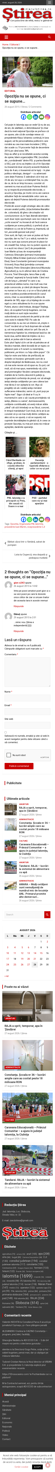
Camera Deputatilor (32, 1257)
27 (28, 964)
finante (20, 1271)
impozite (39, 1277)
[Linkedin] (35, 117)
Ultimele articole (18, 799)
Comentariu (11, 654)
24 (7, 964)
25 (15, 964)
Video (5, 1435)
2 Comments (35, 107)
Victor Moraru (35, 1307)
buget (16, 1257)
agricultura (8, 1254)
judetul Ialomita (12, 1284)
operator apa (43, 1288)
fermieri (41, 1267)
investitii (13, 1281)
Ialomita (17, 1276)
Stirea (24, 107)
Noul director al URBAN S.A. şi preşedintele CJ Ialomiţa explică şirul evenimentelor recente (27, 1365)
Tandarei (21, 1307)
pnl (6, 1291)
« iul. (7, 976)
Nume (8, 691)
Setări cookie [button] (21, 1466)
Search (47, 914)
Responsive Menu (49, 2)
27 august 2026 (26, 814)
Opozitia (14, 524)
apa (44, 1253)
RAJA (37, 1298)
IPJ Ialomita (28, 1281)
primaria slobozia (15, 1294)
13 (28, 953)
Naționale (7, 1426)
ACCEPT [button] (37, 1467)
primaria (45, 1291)
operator (27, 1287)
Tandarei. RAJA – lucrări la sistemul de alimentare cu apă (34, 869)
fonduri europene (34, 1271)
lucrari (31, 1284)
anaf (32, 1254)
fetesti (8, 1271)
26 (22, 964)
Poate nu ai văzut (16, 987)
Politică (6, 1430)
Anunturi (24, 804)
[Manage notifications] (47, 1465)
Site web (9, 719)
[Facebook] (23, 117)
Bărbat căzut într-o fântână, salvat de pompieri (26, 543)
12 (22, 953)
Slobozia (27, 1303)
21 (35, 958)
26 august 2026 (26, 876)
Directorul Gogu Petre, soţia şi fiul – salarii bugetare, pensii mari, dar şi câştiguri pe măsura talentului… (26, 1352)
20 (28, 958)
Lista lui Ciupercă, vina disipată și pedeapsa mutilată (31, 556)
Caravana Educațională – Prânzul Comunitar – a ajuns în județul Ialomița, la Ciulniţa (34, 849)
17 (7, 958)
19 (22, 958)
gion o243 (19, 582)
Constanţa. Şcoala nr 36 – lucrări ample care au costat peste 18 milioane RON (34, 827)
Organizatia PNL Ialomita (31, 524)
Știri (4, 1414)
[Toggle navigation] (6, 37)
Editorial (10, 91)
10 (7, 953)
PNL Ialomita (19, 1291)
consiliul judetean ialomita (24, 1263)
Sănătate (6, 1410)
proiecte (46, 1295)
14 (35, 953)
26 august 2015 (12, 107)
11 (15, 953)
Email (8, 705)
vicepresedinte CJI (36, 527)
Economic (7, 1422)
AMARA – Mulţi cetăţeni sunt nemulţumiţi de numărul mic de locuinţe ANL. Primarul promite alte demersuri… (33, 891)
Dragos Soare (25, 1268)
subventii (8, 1307)
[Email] (41, 117)
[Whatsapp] (29, 117)
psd (7, 1298)
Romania (8, 1303)
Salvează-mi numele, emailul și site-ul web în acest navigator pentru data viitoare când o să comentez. (27, 739)
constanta (35, 1264)
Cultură (23, 841)
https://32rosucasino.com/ (15, 1374)
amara (21, 1254)
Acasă (5, 1401)
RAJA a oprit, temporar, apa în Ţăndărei (33, 809)
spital (44, 1303)
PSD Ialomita (21, 1298)
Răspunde (19, 606)
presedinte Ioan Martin (15, 527)
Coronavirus (9, 1268)
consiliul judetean (23, 1260)
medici (14, 1288)
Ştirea (39, 814)
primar (33, 1291)
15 (41, 953)
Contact (6, 1439)
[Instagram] (47, 117)
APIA (6, 1257)
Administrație (26, 819)
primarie (35, 1295)
